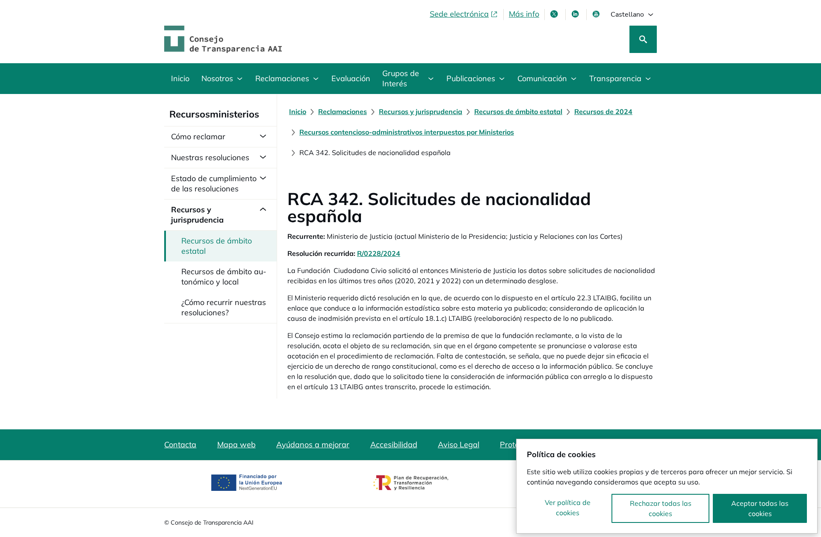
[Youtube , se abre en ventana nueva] (597, 14)
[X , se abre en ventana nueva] (555, 14)
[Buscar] (643, 39)
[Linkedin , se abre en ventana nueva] (576, 14)
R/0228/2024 (378, 253)
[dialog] (667, 486)
